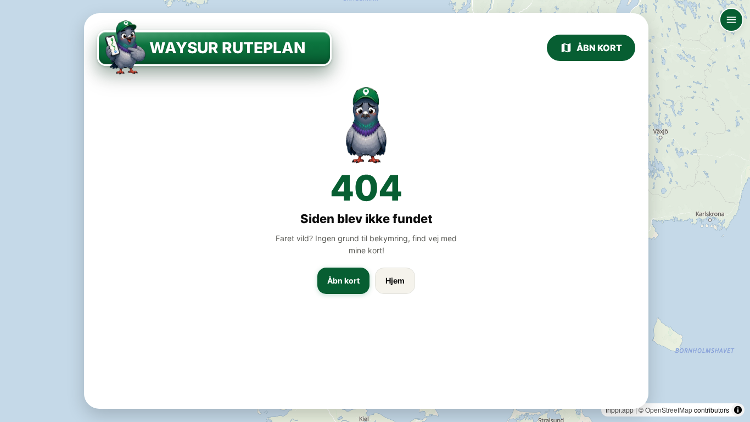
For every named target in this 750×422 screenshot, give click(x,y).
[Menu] (731, 20)
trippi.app (620, 409)
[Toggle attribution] (738, 410)
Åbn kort (599, 47)
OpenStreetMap (668, 409)
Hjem (395, 280)
